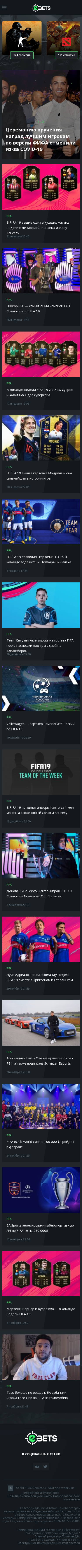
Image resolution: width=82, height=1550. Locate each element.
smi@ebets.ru (70, 1543)
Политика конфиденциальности (30, 1496)
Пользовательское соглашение (66, 1497)
